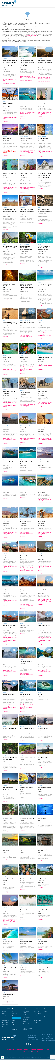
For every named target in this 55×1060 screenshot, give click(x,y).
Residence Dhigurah (24, 967)
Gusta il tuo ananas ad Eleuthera (27, 878)
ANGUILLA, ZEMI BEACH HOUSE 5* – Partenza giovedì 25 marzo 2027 (45, 285)
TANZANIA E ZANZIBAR (43, 138)
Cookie (47, 1049)
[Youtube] (30, 1044)
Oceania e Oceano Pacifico (27, 1029)
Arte (13, 1024)
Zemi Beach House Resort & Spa (45, 357)
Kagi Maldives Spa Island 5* (9, 489)
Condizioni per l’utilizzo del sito (24, 1051)
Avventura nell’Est (7, 909)
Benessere (14, 1027)
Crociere (36, 1022)
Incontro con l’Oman (42, 427)
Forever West (41, 489)
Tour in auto (36, 1018)
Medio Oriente (26, 1019)
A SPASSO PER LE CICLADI (26, 138)
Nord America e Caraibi (26, 1012)
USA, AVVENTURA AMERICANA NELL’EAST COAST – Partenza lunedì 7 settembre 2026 (44, 175)
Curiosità (4, 1015)
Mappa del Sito (35, 1051)
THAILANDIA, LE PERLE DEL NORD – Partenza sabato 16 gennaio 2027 (9, 285)
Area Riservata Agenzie (5, 1025)
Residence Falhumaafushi (44, 967)
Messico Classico (24, 357)
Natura (14, 1018)
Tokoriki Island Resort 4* (43, 461)
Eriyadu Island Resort (25, 909)
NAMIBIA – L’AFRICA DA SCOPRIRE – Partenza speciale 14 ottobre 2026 (10, 105)
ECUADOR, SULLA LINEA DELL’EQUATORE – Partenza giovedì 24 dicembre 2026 (26, 248)
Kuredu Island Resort (42, 941)
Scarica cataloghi (6, 1020)
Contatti (3, 1013)
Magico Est (40, 555)
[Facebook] (25, 1044)
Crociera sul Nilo (24, 427)
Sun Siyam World (41, 694)
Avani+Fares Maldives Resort (26, 103)
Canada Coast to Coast (25, 694)
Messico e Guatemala (7, 138)
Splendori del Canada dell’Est (44, 661)
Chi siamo (4, 1011)
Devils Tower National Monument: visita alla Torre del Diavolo (10, 789)
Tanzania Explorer (7, 427)
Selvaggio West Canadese (9, 694)
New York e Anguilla (42, 103)
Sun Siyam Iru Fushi (24, 625)
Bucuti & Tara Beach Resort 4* (10, 994)
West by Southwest (24, 590)
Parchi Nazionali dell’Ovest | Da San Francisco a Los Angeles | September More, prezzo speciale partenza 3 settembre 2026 (10, 64)
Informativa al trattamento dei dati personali (34, 1049)
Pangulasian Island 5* (8, 461)
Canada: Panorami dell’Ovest (26, 661)
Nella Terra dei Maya (7, 818)
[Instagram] (27, 1044)
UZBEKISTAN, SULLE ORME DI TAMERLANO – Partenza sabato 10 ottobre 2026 (27, 211)
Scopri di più (5, 86)
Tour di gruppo (37, 1015)
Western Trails (6, 521)
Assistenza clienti (6, 1018)
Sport (13, 1015)
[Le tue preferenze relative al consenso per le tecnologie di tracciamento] (2, 1057)
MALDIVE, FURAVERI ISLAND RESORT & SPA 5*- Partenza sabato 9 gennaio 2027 (44, 248)
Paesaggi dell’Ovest (24, 555)
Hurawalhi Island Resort (8, 941)
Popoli (13, 1020)
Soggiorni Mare (37, 1013)
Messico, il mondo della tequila (27, 818)
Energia (14, 1011)
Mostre (45, 1011)
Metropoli (14, 1013)
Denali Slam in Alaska (43, 757)
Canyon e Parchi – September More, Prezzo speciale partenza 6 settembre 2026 (45, 62)
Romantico (14, 1029)
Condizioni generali (10, 1049)
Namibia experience (42, 391)
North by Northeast (7, 590)
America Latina (26, 1017)
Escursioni (46, 1015)
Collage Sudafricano (25, 392)
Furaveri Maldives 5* (24, 489)
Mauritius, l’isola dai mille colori (27, 757)
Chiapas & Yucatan (7, 357)
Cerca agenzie (5, 1022)
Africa (24, 1021)
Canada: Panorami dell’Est (9, 661)
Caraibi (24, 1015)
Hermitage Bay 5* (42, 878)
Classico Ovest (41, 322)
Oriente (24, 1026)
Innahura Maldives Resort (26, 941)
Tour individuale (37, 1020)
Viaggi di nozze (37, 1011)
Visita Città (46, 1013)
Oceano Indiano (26, 1023)
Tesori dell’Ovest (6, 555)
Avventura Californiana (25, 521)
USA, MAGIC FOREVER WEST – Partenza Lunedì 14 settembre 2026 (10, 211)
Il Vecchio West (41, 521)
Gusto (13, 1022)
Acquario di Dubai (42, 818)
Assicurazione (19, 1049)
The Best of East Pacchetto (44, 590)
